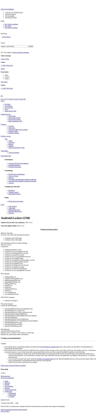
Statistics (11, 146)
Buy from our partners (11, 24)
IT (14, 99)
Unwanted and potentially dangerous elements (22, 181)
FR (12, 99)
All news (11, 213)
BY (22, 99)
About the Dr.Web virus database (18, 163)
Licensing (11, 142)
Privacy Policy (5, 411)
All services (12, 116)
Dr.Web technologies (14, 167)
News (6, 109)
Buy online (8, 26)
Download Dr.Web (11, 18)
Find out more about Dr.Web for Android (13, 365)
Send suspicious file (14, 118)
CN (4, 99)
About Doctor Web (10, 111)
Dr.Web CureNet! (13, 133)
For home (7, 104)
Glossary (11, 183)
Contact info (8, 391)
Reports (10, 144)
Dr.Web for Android (51, 347)
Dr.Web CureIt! (13, 131)
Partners (7, 388)
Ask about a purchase (11, 27)
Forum (3, 69)
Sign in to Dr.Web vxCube (16, 147)
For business (8, 106)
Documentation (9, 16)
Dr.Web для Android (45, 359)
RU (2, 99)
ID (25, 99)
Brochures (11, 190)
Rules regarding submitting (21, 52)
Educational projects (14, 194)
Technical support (10, 14)
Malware (11, 178)
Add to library (6, 37)
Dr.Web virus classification (16, 174)
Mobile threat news (14, 210)
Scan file (11, 126)
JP (15, 99)
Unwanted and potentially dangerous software (22, 179)
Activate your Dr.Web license (14, 12)
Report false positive (14, 119)
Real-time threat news (15, 211)
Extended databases (14, 165)
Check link (11, 128)
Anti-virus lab (9, 107)
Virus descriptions (13, 152)
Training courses (13, 192)
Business (7, 383)
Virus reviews (12, 206)
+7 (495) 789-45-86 (7, 65)
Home (6, 381)
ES (9, 99)
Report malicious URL (15, 121)
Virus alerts (11, 208)
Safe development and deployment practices (14, 409)
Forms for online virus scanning (18, 129)
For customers (9, 386)
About (10, 141)
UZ (20, 99)
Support (7, 384)
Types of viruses (13, 176)
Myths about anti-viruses (15, 201)
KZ (17, 99)
